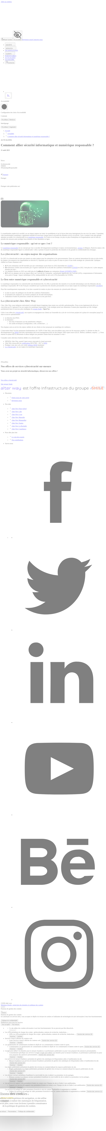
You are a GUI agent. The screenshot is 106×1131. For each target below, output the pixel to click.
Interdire (19, 1036)
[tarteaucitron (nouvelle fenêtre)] (7, 1099)
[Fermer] (1, 1011)
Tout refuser (15, 1024)
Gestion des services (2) (17, 1063)
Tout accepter (6, 1024)
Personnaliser (12, 1111)
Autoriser (12, 1030)
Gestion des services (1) (94, 1091)
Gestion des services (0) (84, 1034)
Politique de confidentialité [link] (9, 1020)
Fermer (4, 1013)
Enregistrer (5, 1101)
